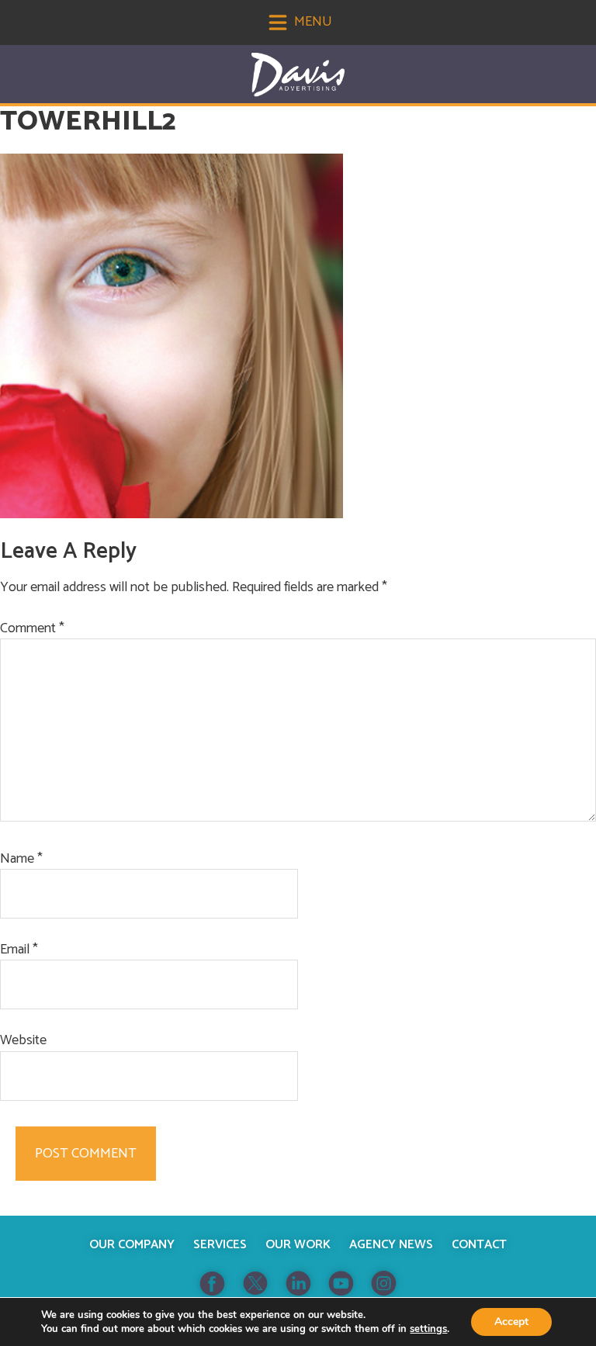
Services (220, 1244)
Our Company (132, 1244)
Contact (479, 1244)
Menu (311, 21)
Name (21, 859)
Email (19, 950)
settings (428, 1329)
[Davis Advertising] (298, 75)
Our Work (298, 1244)
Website (23, 1040)
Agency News (391, 1244)
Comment (32, 628)
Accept (511, 1321)
